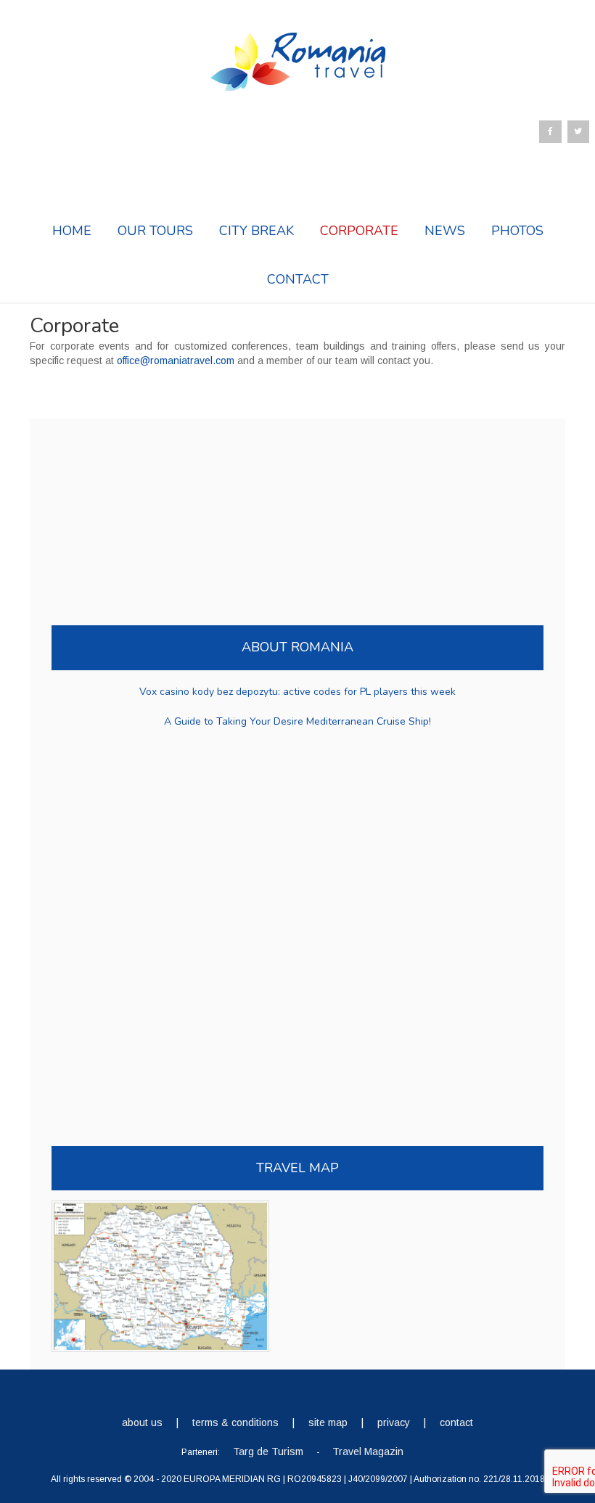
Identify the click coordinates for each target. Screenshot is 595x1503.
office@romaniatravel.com (175, 360)
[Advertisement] (160, 509)
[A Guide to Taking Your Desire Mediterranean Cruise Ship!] (297, 711)
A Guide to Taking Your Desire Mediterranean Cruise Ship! (297, 721)
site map (328, 1422)
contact (456, 1422)
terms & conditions (235, 1422)
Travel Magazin (367, 1451)
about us (142, 1422)
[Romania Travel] (297, 84)
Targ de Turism (268, 1451)
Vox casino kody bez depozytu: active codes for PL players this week (297, 692)
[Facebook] (550, 131)
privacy (393, 1422)
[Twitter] (578, 131)
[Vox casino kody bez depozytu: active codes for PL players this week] (297, 681)
